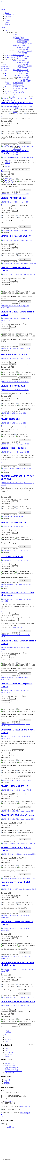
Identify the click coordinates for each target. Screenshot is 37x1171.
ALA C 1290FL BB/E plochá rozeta (18, 815)
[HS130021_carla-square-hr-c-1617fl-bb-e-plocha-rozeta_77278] (18, 971)
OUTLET (7, 165)
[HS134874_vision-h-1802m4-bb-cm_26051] (15, 526)
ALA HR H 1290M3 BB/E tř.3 (14, 786)
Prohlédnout (10, 1127)
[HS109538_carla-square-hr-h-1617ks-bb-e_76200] (17, 1005)
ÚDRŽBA (7, 166)
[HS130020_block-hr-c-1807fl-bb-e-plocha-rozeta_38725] (18, 930)
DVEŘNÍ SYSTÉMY (10, 101)
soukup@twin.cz (18, 627)
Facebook (7, 1080)
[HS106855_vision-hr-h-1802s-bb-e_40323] (15, 390)
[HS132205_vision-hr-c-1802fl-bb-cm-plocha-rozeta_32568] (18, 649)
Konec (7, 1041)
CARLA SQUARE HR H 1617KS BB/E (18, 1001)
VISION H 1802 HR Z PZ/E (13, 448)
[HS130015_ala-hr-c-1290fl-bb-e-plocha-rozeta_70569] (18, 854)
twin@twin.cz (9, 1101)
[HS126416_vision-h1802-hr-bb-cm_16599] (15, 202)
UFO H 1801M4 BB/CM (12, 556)
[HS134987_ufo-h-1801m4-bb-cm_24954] (14, 560)
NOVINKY (7, 163)
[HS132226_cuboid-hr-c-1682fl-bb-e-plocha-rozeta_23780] (18, 738)
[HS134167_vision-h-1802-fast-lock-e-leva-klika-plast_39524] (18, 601)
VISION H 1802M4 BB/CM (13, 522)
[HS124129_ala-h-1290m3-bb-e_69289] (13, 423)
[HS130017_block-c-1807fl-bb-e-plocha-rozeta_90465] (18, 889)
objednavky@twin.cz (25, 1106)
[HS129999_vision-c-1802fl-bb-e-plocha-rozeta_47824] (18, 274)
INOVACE (7, 161)
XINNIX (7, 145)
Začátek (7, 1030)
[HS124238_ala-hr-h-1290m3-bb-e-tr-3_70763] (16, 790)
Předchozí (8, 1032)
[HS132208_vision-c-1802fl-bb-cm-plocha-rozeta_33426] (18, 692)
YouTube (6, 1082)
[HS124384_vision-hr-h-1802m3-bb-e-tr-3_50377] (17, 240)
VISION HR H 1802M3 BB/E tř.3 (16, 236)
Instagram (7, 1084)
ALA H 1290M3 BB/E (11, 419)
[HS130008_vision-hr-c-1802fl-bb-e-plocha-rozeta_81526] (18, 320)
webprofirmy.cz (25, 1113)
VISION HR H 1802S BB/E (13, 385)
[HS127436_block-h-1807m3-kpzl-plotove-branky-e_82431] (18, 485)
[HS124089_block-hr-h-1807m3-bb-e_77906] (15, 358)
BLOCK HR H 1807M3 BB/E (14, 354)
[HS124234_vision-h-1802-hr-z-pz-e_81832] (15, 452)
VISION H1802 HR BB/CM (13, 198)
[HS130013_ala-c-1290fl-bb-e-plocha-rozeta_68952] (17, 819)
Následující (8, 1039)
